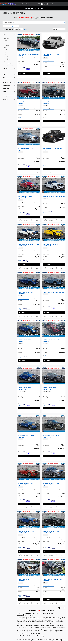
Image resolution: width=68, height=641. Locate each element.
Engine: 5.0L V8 (15, 26)
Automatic (6, 26)
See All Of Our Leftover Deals (34, 8)
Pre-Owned (27, 4)
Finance (35, 3)
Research (31, 3)
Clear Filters (26, 29)
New (22, 4)
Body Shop (42, 4)
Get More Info (22, 73)
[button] (54, 57)
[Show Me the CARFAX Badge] (20, 68)
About (46, 4)
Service (39, 4)
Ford (20, 29)
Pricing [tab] (23, 57)
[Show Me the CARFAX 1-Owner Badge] (45, 70)
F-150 (15, 29)
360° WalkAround (28, 101)
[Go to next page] (64, 636)
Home (18, 3)
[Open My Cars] (52, 4)
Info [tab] (34, 57)
